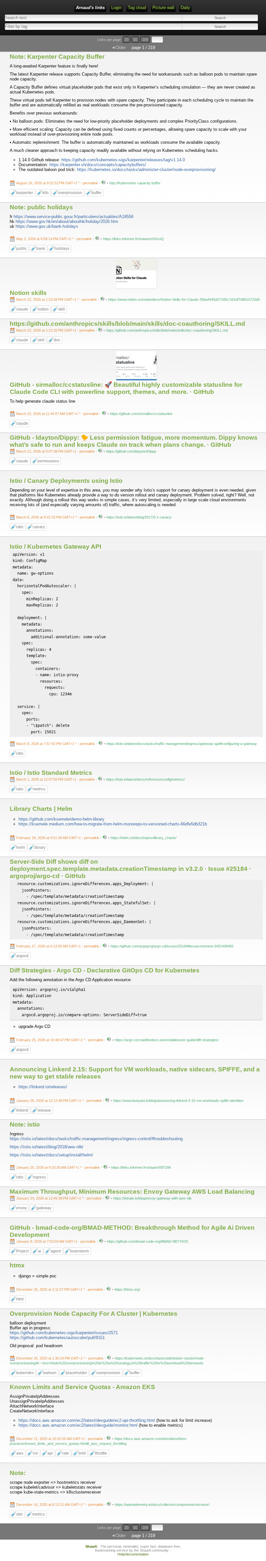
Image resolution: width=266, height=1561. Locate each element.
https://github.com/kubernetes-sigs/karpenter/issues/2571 (64, 1332)
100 (145, 40)
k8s (45, 192)
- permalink (57, 183)
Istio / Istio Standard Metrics (51, 772)
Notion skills (28, 292)
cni (35, 1453)
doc (57, 340)
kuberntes (25, 1373)
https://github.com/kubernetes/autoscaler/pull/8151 (57, 1337)
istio (19, 527)
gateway (43, 1208)
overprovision (70, 192)
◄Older (118, 47)
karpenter (24, 192)
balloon (49, 1373)
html (20, 1299)
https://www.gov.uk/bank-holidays (47, 226)
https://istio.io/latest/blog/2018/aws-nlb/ (46, 1146)
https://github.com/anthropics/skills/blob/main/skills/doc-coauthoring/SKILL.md (127, 323)
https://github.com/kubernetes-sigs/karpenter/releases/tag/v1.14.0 (123, 159)
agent (56, 1251)
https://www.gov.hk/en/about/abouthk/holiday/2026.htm (67, 221)
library (39, 847)
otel (19, 1514)
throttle (101, 1453)
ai (39, 1251)
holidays (61, 248)
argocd (22, 956)
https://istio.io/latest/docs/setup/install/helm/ (51, 1154)
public (21, 248)
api (50, 1453)
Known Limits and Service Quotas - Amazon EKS (82, 1387)
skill (61, 309)
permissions (48, 461)
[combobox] (66, 26)
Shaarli (91, 1546)
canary (39, 527)
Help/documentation (133, 1554)
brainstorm (79, 1251)
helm (20, 847)
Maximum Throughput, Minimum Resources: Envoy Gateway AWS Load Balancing (132, 1191)
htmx (17, 1265)
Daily (185, 7)
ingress (39, 1177)
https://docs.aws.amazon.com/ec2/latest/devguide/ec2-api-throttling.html (86, 1420)
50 (135, 40)
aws (19, 1453)
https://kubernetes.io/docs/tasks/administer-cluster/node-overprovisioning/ (146, 169)
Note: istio (25, 1124)
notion (43, 309)
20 (126, 40)
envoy (21, 1208)
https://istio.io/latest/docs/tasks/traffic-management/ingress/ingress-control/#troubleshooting (96, 1138)
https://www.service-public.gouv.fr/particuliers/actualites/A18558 (73, 216)
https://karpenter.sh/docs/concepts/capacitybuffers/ (97, 164)
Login (116, 7)
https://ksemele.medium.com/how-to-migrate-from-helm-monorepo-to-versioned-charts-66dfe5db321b (112, 824)
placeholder (76, 1373)
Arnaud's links (90, 7)
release (44, 1110)
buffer (96, 192)
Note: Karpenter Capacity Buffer (57, 56)
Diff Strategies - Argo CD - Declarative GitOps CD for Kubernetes (105, 970)
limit (82, 1453)
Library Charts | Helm (41, 808)
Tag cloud (137, 7)
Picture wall (163, 7)
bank (40, 248)
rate (65, 1453)
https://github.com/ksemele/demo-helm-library (61, 819)
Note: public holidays (41, 207)
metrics (39, 789)
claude (22, 309)
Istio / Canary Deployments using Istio (66, 480)
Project (22, 1251)
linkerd (22, 1110)
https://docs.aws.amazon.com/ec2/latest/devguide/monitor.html (78, 1425)
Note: (18, 1473)
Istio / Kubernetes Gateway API (55, 546)
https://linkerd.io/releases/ (42, 1086)
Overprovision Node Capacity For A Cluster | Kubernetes (93, 1313)
